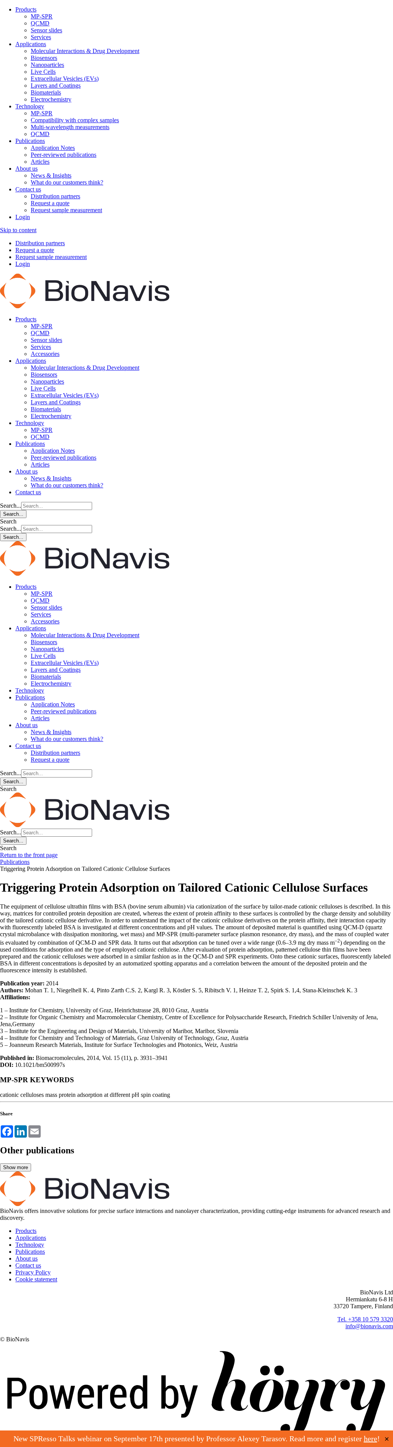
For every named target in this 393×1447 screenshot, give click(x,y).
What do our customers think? (67, 182)
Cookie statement (36, 1279)
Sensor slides (46, 30)
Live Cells (43, 71)
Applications (30, 44)
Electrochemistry (51, 99)
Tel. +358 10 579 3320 (365, 1319)
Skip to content (18, 230)
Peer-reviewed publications (63, 154)
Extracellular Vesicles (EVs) (65, 78)
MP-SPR (42, 16)
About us (26, 168)
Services (41, 37)
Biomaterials (46, 92)
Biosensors (44, 58)
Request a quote (50, 203)
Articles (40, 161)
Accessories (45, 354)
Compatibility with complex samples (75, 120)
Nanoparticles (47, 64)
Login (22, 217)
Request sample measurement (66, 210)
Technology (29, 106)
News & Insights (51, 175)
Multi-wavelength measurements (70, 127)
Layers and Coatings (56, 85)
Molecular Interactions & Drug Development (85, 51)
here (370, 1438)
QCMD (40, 23)
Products (25, 9)
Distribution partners (55, 196)
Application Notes (53, 148)
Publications (30, 141)
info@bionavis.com (369, 1326)
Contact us (28, 189)
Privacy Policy (33, 1272)
